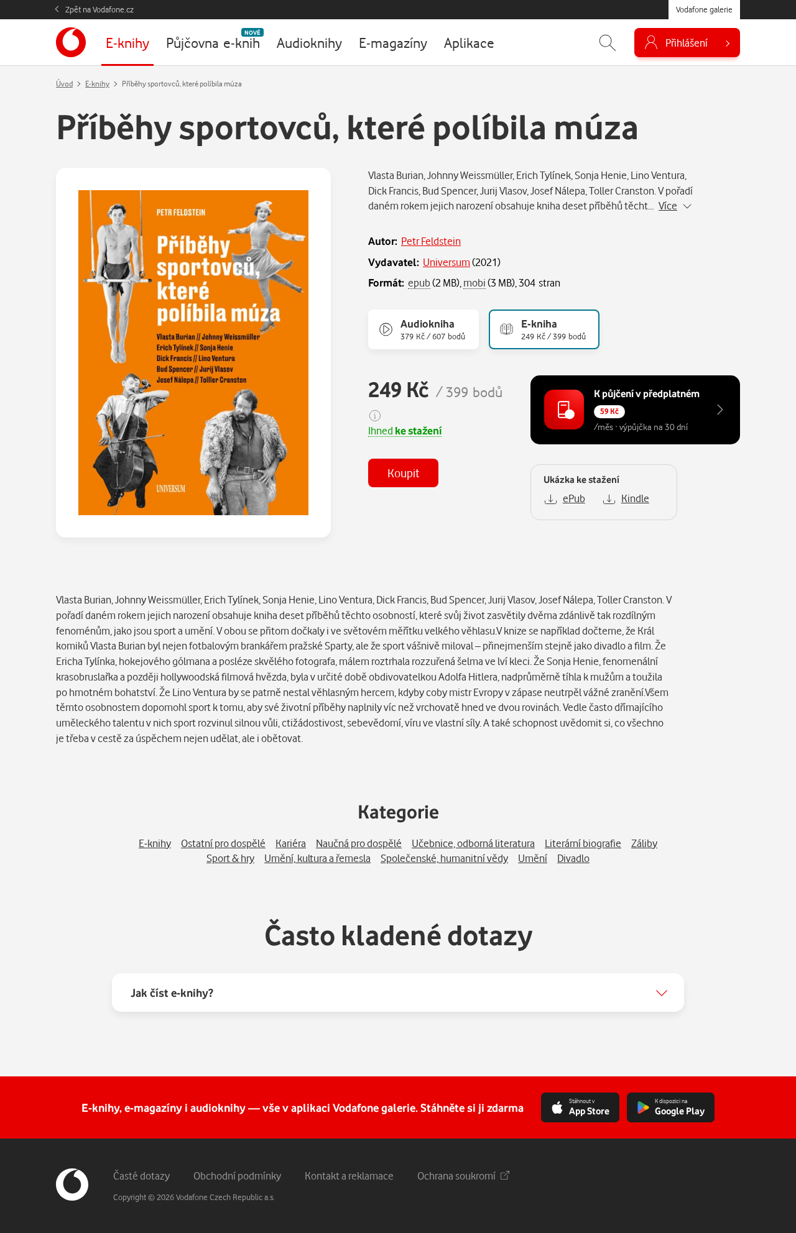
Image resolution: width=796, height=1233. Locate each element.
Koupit (403, 472)
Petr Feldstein (431, 240)
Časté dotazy (141, 1175)
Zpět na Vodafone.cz (99, 9)
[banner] (71, 42)
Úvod (64, 83)
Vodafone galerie (704, 9)
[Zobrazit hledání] (607, 42)
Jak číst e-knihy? (172, 992)
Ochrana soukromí (456, 1175)
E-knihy (97, 83)
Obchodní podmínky (237, 1175)
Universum (446, 261)
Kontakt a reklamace (349, 1175)
